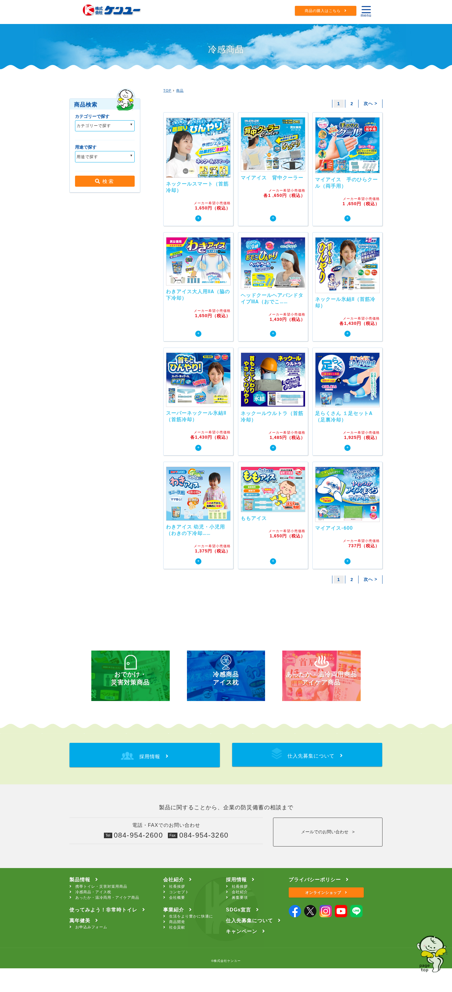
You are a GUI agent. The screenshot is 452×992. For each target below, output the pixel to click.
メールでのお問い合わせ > (328, 831)
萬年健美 (79, 920)
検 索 (106, 181)
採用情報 (236, 879)
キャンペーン (241, 931)
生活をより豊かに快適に (191, 916)
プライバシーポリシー (315, 879)
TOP (167, 90)
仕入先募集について (249, 920)
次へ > (370, 103)
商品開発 (177, 922)
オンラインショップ (323, 892)
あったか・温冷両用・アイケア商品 (107, 897)
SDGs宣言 (238, 909)
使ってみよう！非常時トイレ (103, 909)
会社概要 (177, 897)
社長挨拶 (177, 886)
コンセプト (179, 892)
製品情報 (79, 879)
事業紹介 (173, 909)
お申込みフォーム (91, 927)
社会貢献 (177, 927)
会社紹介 (173, 879)
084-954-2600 (138, 835)
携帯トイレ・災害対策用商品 (101, 886)
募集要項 (240, 897)
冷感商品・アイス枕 (93, 892)
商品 (180, 90)
